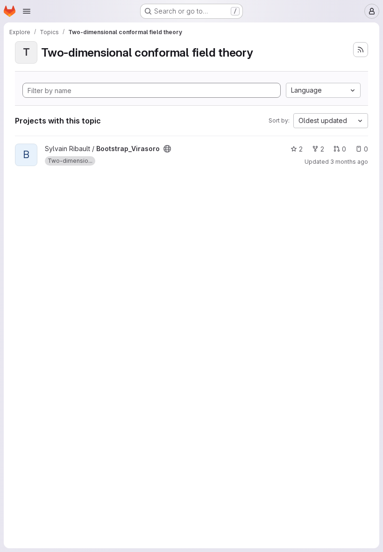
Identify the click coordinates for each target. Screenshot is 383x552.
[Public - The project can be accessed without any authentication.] (167, 149)
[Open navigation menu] (26, 11)
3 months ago (349, 161)
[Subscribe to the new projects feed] (360, 49)
